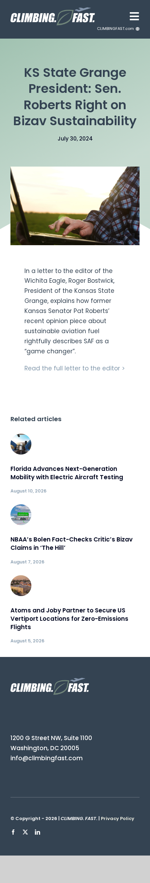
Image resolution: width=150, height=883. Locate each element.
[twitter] (25, 832)
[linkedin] (37, 832)
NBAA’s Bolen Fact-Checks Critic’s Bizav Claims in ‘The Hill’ (71, 543)
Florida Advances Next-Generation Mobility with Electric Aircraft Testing (66, 473)
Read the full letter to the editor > (74, 368)
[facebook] (13, 832)
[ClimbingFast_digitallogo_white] (52, 10)
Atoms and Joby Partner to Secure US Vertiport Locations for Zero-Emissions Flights (69, 618)
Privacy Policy (117, 818)
